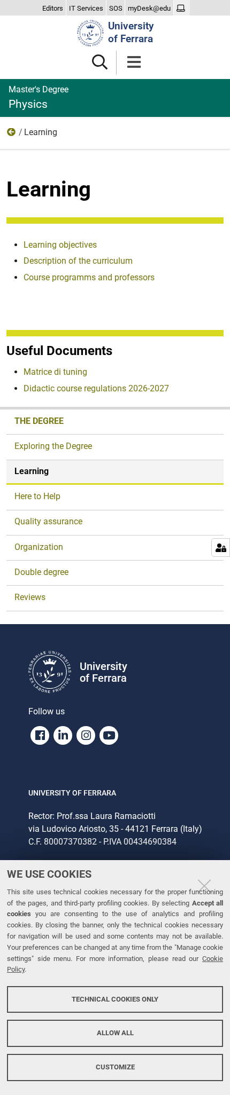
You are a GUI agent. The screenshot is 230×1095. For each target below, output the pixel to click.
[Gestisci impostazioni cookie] (220, 547)
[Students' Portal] (182, 8)
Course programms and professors (89, 277)
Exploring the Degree (53, 446)
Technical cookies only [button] (115, 999)
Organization (38, 547)
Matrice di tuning (55, 372)
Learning (31, 471)
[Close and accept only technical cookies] (204, 885)
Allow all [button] (115, 1033)
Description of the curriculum (78, 261)
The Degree (11, 134)
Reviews (29, 597)
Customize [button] (115, 1067)
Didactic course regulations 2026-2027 (96, 388)
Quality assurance (48, 521)
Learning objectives (60, 245)
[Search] (99, 63)
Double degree (41, 572)
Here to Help (37, 496)
